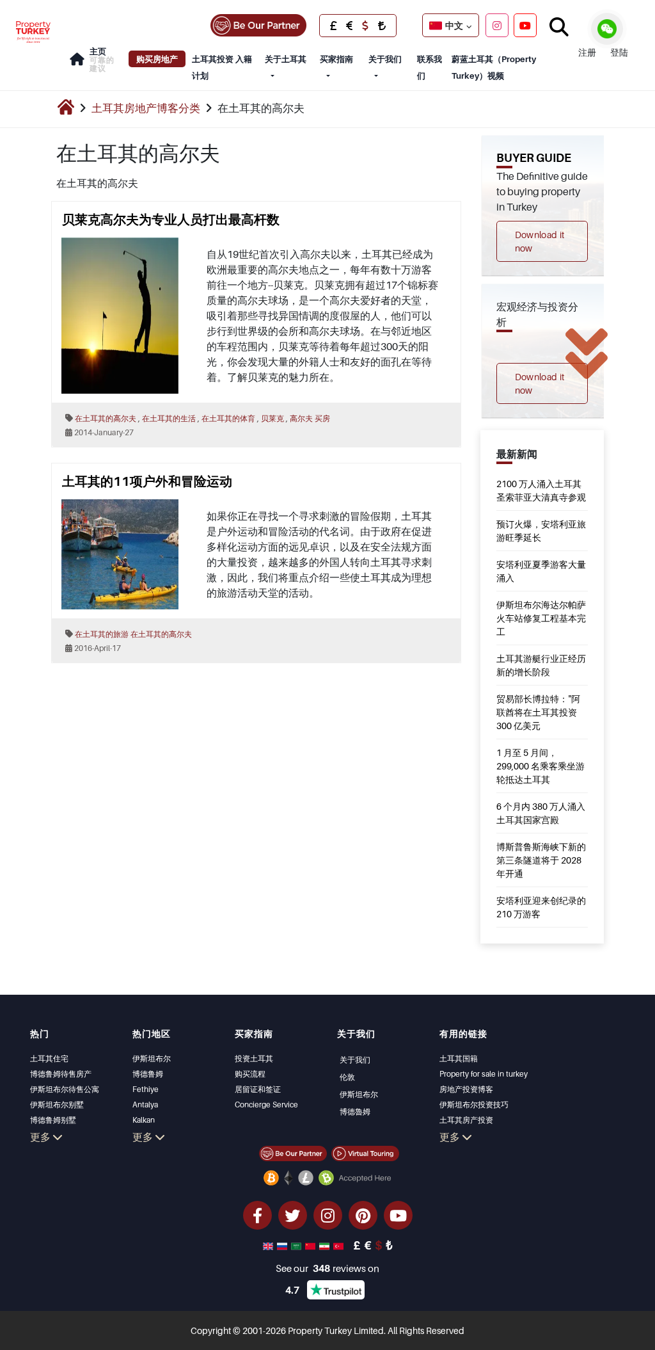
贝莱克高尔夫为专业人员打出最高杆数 (171, 219)
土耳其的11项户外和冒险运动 (147, 481)
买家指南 (336, 59)
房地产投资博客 (466, 1089)
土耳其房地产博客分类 (145, 108)
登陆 (619, 52)
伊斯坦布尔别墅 (57, 1104)
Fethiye (145, 1089)
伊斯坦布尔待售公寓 (64, 1089)
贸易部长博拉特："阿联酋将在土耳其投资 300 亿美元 (538, 712)
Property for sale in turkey (483, 1074)
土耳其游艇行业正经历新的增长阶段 (541, 665)
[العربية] (297, 1245)
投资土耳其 (254, 1058)
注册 (587, 52)
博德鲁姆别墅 (53, 1120)
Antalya (145, 1104)
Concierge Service (266, 1104)
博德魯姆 (355, 1111)
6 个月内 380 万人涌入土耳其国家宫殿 (540, 813)
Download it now (540, 241)
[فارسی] (326, 1245)
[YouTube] (525, 24)
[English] (269, 1245)
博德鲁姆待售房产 (60, 1074)
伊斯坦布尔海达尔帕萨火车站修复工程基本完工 (541, 618)
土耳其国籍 (458, 1058)
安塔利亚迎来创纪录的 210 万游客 (541, 907)
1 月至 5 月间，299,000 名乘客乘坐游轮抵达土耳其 (540, 766)
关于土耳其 (285, 59)
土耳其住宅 (49, 1058)
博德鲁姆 (147, 1074)
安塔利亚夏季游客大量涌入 (541, 571)
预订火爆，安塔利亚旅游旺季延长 (541, 530)
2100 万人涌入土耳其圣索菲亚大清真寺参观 (541, 490)
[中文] (311, 1245)
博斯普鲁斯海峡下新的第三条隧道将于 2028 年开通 (541, 860)
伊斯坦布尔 (151, 1058)
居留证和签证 (258, 1089)
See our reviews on (327, 1268)
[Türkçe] (340, 1245)
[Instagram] (497, 24)
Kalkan (143, 1120)
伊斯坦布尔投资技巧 (474, 1104)
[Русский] (283, 1245)
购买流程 (250, 1074)
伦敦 (347, 1077)
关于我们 (385, 59)
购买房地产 (157, 59)
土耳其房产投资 (466, 1120)
